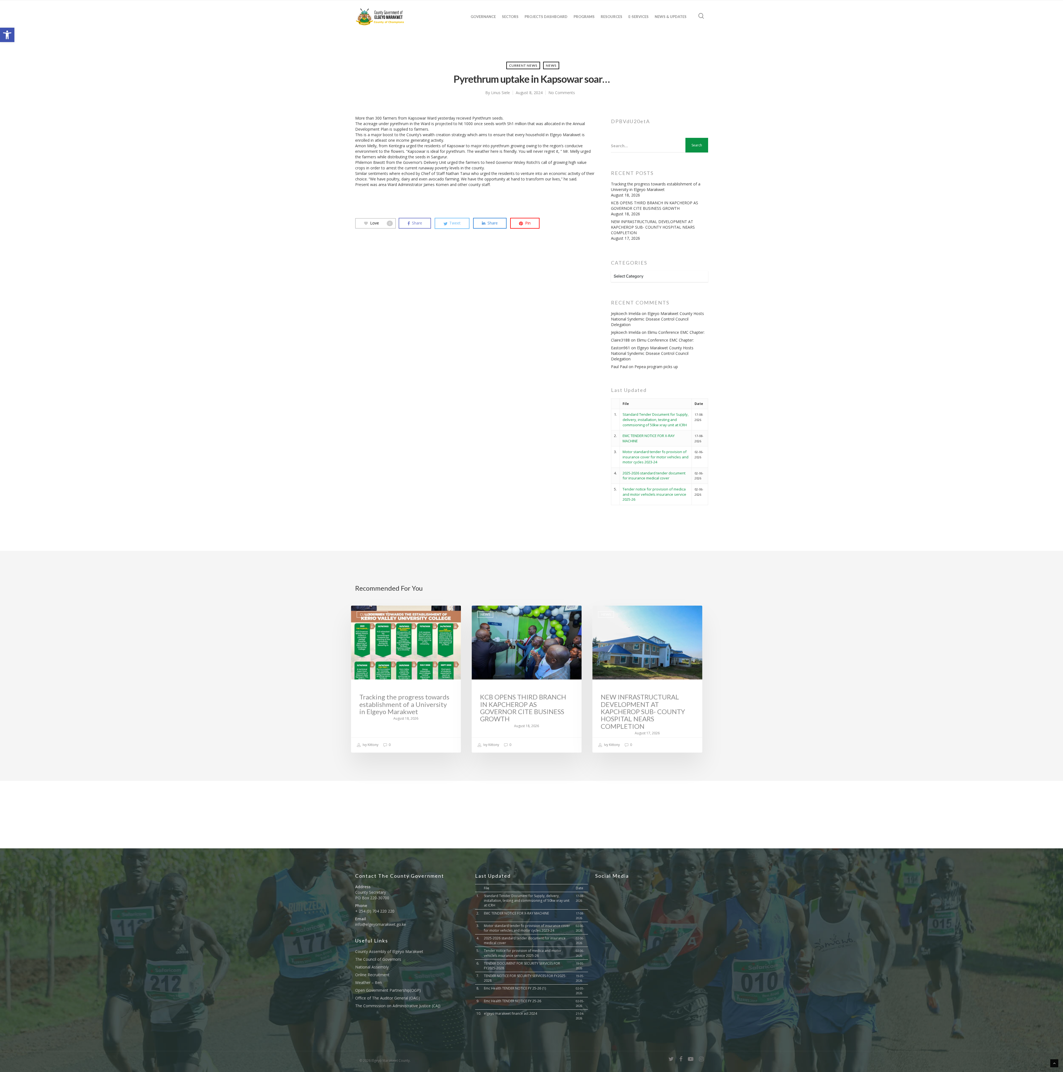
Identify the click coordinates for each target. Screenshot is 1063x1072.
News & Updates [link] (671, 16)
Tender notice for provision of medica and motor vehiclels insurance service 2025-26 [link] (654, 494)
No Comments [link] (561, 92)
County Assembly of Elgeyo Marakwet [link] (389, 951)
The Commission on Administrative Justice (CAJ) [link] (397, 1005)
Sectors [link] (510, 16)
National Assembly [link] (372, 967)
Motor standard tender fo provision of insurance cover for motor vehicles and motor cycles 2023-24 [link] (655, 456)
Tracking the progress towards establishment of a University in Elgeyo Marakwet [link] (655, 186)
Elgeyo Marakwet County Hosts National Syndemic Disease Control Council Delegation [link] (657, 319)
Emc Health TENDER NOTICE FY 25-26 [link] (512, 1001)
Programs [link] (584, 16)
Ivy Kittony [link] (370, 744)
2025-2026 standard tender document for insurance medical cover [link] (654, 476)
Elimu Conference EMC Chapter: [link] (676, 332)
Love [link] (380, 223)
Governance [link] (483, 16)
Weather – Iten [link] (368, 982)
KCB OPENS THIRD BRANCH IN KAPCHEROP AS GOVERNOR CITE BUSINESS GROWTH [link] (654, 205)
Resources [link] (611, 16)
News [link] (551, 65)
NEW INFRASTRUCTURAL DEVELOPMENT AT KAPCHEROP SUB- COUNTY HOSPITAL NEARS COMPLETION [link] (653, 227)
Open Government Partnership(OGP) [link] (388, 990)
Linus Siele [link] (500, 92)
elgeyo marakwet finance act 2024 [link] (510, 1013)
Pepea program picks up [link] (656, 366)
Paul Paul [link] (619, 366)
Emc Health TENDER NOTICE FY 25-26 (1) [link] (515, 988)
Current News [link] (523, 65)
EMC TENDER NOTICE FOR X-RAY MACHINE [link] (516, 913)
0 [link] (389, 744)
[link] (7, 35)
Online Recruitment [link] (372, 974)
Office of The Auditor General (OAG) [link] (387, 998)
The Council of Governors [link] (378, 959)
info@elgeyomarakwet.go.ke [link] (380, 924)
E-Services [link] (638, 16)
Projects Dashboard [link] (546, 16)
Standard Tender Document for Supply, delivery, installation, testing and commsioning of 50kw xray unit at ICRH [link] (655, 419)
